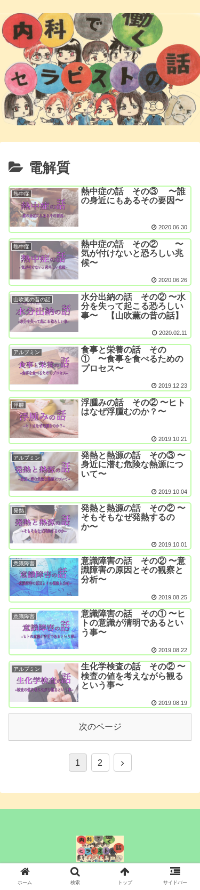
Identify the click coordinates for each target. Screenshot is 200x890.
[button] (180, 776)
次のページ (100, 726)
